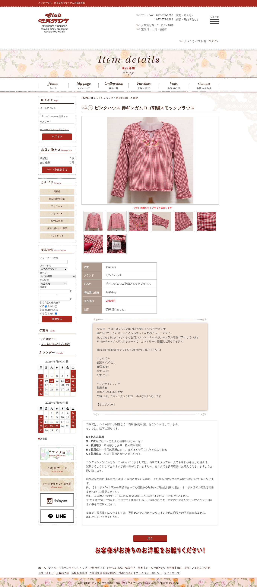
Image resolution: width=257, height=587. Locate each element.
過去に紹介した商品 (127, 97)
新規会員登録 (79, 573)
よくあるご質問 (201, 567)
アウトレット (57, 235)
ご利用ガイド (49, 338)
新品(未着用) (57, 221)
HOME (85, 97)
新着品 (57, 191)
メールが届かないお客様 (55, 344)
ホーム (42, 567)
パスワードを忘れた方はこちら (54, 129)
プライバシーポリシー (148, 573)
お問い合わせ (46, 573)
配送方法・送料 (134, 567)
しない (51, 306)
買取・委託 (183, 567)
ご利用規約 (95, 573)
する (42, 306)
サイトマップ (172, 573)
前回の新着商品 (57, 198)
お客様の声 (62, 573)
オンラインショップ (102, 97)
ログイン (213, 41)
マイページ (54, 567)
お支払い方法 (115, 567)
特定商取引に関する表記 (118, 573)
